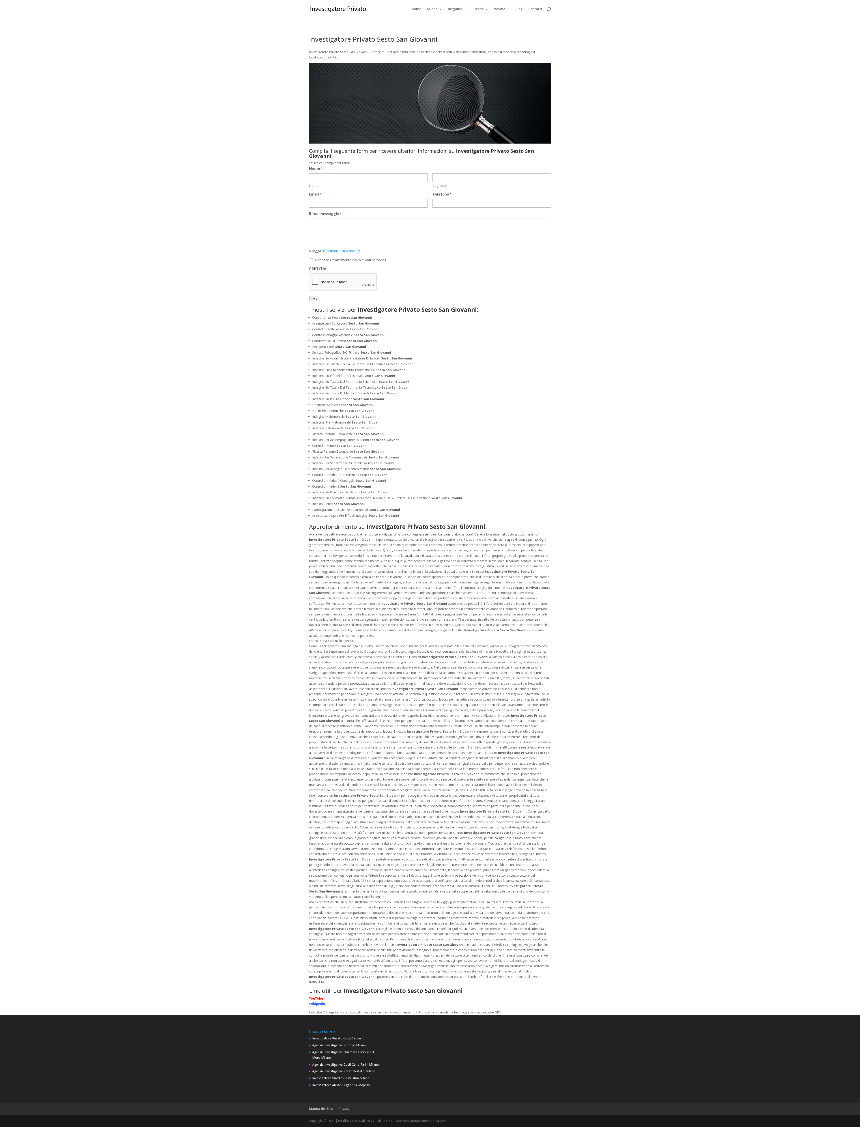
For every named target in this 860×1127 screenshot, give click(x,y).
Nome (313, 185)
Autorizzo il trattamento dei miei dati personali (350, 260)
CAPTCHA (317, 268)
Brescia (478, 9)
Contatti (535, 9)
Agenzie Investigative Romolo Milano (339, 1045)
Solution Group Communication (421, 1120)
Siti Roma (385, 1120)
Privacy (344, 1108)
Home (416, 9)
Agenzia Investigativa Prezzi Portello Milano (343, 1071)
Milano (432, 9)
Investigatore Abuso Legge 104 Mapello (341, 1085)
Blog (519, 9)
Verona (499, 9)
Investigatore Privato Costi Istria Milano (341, 1078)
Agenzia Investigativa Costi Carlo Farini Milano (345, 1064)
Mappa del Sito (321, 1108)
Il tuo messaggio (325, 213)
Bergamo (455, 9)
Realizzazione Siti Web (356, 1120)
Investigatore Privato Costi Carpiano (338, 1038)
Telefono (441, 194)
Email (315, 194)
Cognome (439, 185)
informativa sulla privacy (341, 250)
